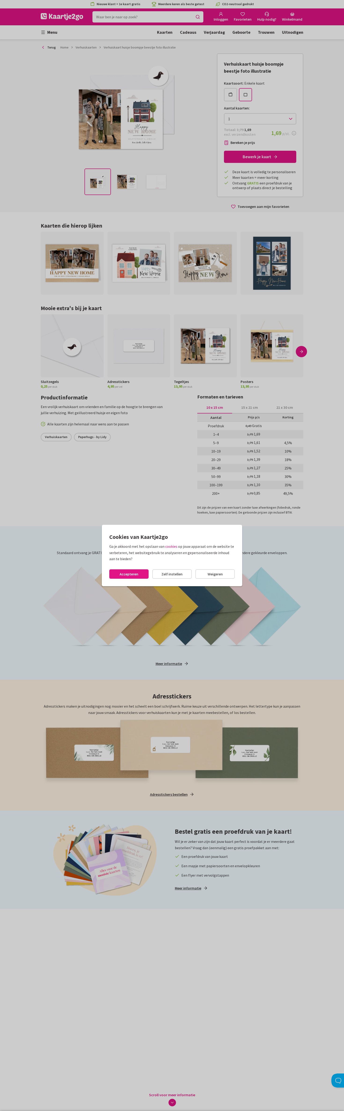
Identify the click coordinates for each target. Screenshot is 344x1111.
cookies (171, 546)
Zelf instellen (172, 574)
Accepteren (129, 574)
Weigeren (215, 574)
